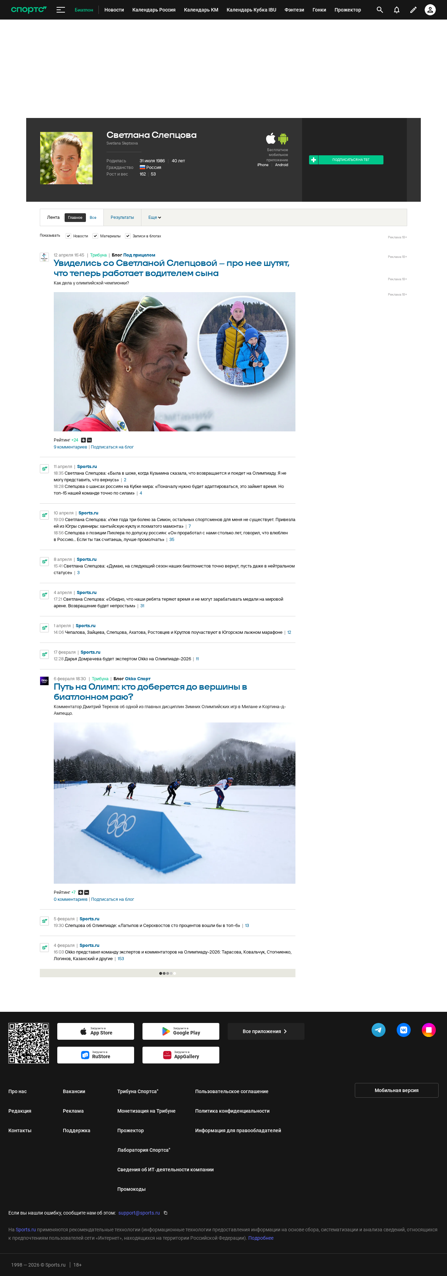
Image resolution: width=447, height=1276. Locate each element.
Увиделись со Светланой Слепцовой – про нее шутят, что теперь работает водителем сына (172, 268)
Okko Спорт (138, 679)
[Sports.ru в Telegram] (380, 1031)
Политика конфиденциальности (232, 1111)
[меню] (60, 9)
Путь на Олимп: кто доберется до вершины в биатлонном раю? (150, 692)
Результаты (122, 217)
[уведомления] (396, 9)
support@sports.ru (139, 1213)
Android (281, 164)
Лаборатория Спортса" (143, 1150)
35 (171, 539)
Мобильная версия (397, 1090)
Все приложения (262, 1031)
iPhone (263, 164)
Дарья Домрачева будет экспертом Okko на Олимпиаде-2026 (128, 659)
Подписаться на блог (112, 447)
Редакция (19, 1111)
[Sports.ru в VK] (405, 1031)
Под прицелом (139, 255)
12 (289, 632)
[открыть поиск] (380, 9)
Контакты (19, 1130)
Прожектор (130, 1130)
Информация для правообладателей (238, 1130)
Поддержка (76, 1130)
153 (121, 959)
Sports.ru (87, 466)
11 (197, 659)
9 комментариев (70, 447)
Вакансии (74, 1091)
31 (142, 606)
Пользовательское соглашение (232, 1091)
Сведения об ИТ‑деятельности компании (165, 1169)
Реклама (73, 1111)
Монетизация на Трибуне (146, 1111)
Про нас (17, 1091)
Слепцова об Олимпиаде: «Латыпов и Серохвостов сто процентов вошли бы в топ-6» (152, 925)
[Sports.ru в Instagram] (430, 1031)
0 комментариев (71, 899)
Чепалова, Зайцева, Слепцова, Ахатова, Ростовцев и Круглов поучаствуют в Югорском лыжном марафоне (174, 632)
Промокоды (131, 1189)
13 (247, 925)
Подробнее (260, 1238)
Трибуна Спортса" (138, 1091)
